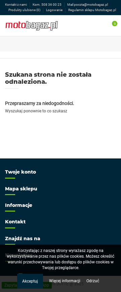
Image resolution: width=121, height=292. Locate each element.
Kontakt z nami (16, 4)
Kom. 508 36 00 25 (47, 4)
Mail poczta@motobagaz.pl (87, 4)
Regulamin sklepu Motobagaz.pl (92, 10)
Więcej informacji (65, 281)
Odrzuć (92, 281)
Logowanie (54, 10)
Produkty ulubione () (24, 10)
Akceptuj (30, 281)
